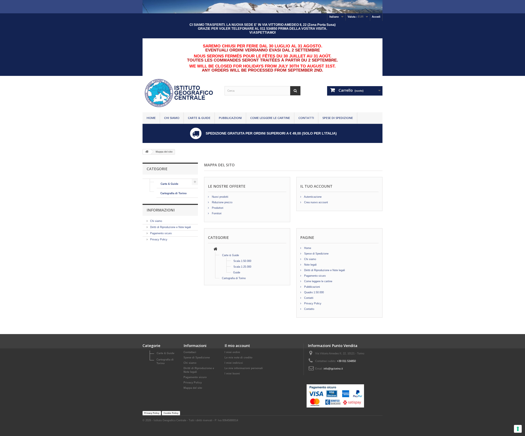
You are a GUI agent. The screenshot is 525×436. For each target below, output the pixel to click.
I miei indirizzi (234, 362)
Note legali (310, 264)
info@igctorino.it (333, 368)
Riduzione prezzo (221, 202)
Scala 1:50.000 (242, 261)
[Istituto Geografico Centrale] (180, 93)
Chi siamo (171, 118)
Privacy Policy (158, 239)
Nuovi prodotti (219, 196)
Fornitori (216, 213)
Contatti (306, 118)
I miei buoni (232, 373)
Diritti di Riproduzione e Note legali (170, 227)
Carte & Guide (199, 118)
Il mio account (237, 345)
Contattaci (190, 352)
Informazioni (161, 210)
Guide (236, 272)
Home (151, 118)
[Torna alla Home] (147, 151)
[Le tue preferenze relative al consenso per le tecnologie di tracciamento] (518, 429)
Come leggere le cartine (270, 118)
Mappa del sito (193, 387)
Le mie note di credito (238, 357)
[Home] (215, 249)
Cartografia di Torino (173, 193)
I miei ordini (232, 352)
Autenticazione (312, 196)
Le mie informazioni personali (244, 368)
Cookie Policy (170, 413)
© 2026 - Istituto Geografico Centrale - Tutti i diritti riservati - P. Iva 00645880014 (190, 420)
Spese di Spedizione (337, 118)
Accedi (376, 16)
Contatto (308, 308)
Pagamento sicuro (160, 233)
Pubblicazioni (230, 118)
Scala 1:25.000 (242, 266)
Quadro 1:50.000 (313, 292)
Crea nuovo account (315, 202)
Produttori (217, 207)
